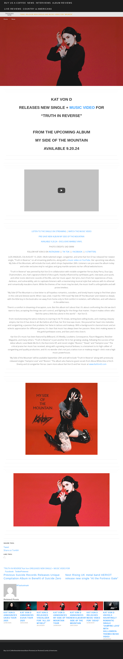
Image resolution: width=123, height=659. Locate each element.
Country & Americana (37, 9)
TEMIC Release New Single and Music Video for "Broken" (46, 14)
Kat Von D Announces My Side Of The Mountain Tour (61, 618)
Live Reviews (13, 9)
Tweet (6, 547)
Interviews (43, 3)
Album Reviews (62, 3)
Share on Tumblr (11, 550)
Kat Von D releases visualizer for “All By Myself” (43, 618)
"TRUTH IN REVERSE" (13, 568)
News (30, 3)
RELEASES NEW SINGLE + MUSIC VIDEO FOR (50, 568)
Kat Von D (26, 568)
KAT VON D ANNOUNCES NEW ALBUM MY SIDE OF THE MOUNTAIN (78, 618)
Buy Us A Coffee (15, 3)
